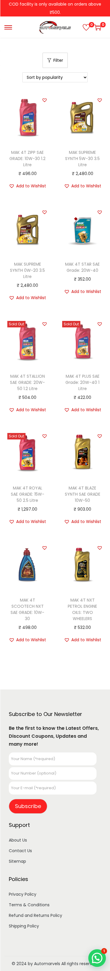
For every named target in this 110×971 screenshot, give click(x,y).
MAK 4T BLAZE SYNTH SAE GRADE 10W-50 (82, 494)
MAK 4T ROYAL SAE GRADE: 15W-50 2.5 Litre (27, 494)
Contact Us (20, 851)
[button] (44, 100)
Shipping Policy (24, 926)
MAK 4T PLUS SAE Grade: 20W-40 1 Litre (82, 382)
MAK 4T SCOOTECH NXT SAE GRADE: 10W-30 (27, 609)
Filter (58, 60)
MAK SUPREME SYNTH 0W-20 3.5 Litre (27, 270)
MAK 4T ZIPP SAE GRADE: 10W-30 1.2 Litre (27, 158)
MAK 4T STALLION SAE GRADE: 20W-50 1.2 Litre (27, 382)
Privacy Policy (22, 894)
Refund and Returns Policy (35, 915)
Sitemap (17, 861)
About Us (18, 840)
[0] (86, 27)
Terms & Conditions (29, 905)
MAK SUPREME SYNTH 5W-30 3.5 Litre (82, 158)
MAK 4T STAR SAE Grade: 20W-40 (82, 267)
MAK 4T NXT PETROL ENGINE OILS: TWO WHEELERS (82, 609)
